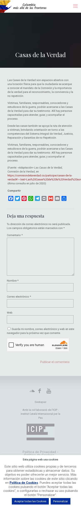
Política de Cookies (24, 483)
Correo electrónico (19, 296)
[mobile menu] (75, 6)
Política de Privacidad (39, 452)
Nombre (12, 280)
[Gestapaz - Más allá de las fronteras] (25, 6)
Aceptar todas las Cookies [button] (30, 501)
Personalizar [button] (60, 501)
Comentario (15, 235)
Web (9, 312)
